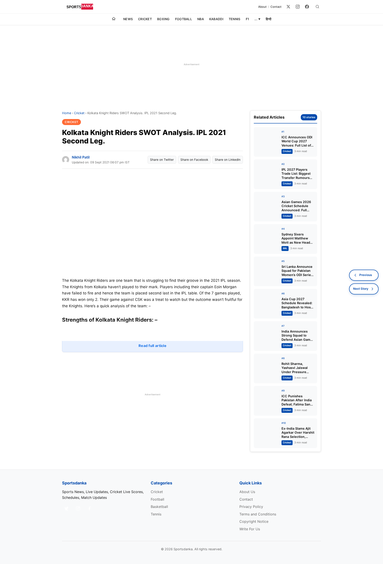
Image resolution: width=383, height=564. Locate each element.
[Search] (317, 6)
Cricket (145, 19)
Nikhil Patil (81, 157)
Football (183, 19)
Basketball (159, 506)
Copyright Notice (253, 521)
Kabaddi (216, 19)
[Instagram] (297, 6)
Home (66, 113)
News (128, 19)
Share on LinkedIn (227, 159)
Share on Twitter (162, 159)
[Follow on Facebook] (89, 508)
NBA (200, 19)
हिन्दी (268, 19)
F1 (247, 19)
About (262, 6)
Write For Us (249, 529)
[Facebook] (307, 6)
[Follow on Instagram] (78, 508)
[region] (191, 64)
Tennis (234, 19)
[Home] (113, 19)
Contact (275, 6)
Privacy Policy (251, 506)
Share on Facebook (194, 159)
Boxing (163, 19)
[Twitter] (288, 6)
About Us (247, 492)
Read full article (152, 345)
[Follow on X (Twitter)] (66, 508)
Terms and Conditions (257, 514)
